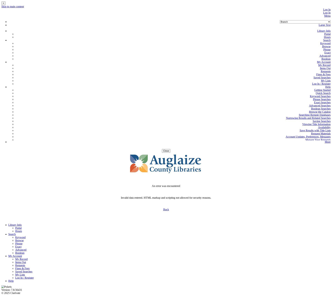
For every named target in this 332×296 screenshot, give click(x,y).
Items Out (325, 68)
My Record (324, 65)
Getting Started (322, 90)
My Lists (326, 80)
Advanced (325, 55)
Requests (326, 71)
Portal (327, 34)
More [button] (328, 141)
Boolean (326, 58)
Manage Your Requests (318, 139)
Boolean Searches (321, 108)
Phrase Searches (322, 99)
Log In (327, 9)
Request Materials (321, 133)
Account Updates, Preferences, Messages (308, 136)
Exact (327, 52)
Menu (327, 15)
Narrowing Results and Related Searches (308, 118)
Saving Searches (322, 121)
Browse (326, 46)
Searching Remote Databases (315, 114)
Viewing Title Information (316, 124)
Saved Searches (322, 77)
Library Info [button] (324, 30)
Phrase (327, 49)
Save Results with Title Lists (315, 130)
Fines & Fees (323, 74)
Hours (327, 37)
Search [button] (327, 40)
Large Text (325, 25)
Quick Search (323, 93)
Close (166, 151)
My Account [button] (324, 62)
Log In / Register (321, 83)
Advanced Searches (320, 105)
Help (11, 280)
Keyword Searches (320, 96)
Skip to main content (12, 6)
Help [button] (328, 86)
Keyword (325, 43)
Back (166, 209)
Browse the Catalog (320, 111)
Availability (324, 127)
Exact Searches (322, 102)
